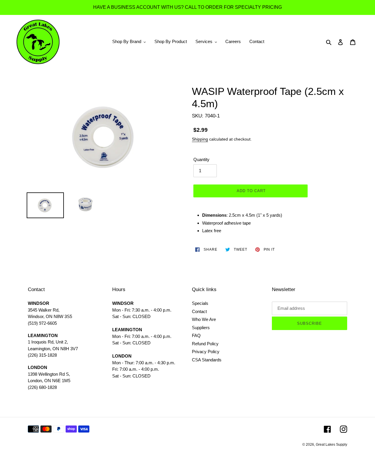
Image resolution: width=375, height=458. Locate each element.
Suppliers (201, 327)
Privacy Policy (205, 351)
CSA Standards (206, 359)
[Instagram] (343, 429)
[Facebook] (327, 429)
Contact (199, 311)
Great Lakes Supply (331, 444)
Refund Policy (205, 343)
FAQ (196, 335)
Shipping (200, 139)
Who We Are (204, 319)
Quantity (201, 159)
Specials (200, 303)
